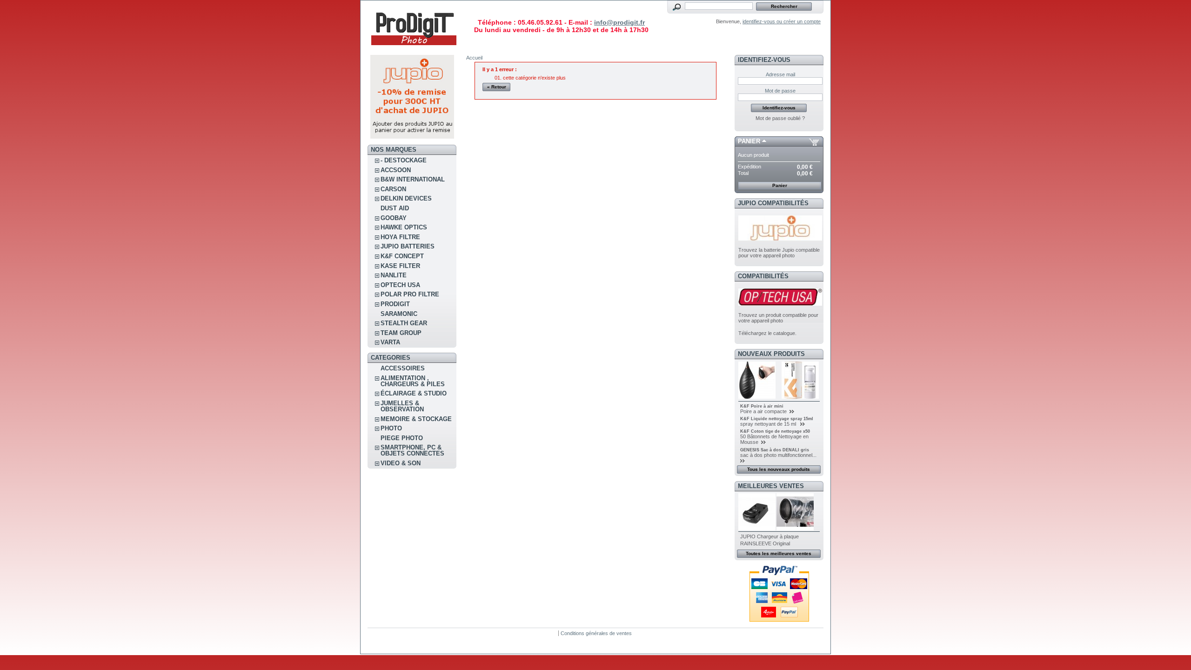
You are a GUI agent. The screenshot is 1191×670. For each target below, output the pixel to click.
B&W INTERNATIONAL (413, 179)
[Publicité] (412, 137)
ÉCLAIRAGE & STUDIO (414, 393)
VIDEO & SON (401, 463)
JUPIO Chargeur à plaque (769, 536)
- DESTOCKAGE (404, 160)
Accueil (474, 57)
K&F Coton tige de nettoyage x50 (775, 431)
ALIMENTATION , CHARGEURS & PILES (413, 381)
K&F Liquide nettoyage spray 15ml (776, 418)
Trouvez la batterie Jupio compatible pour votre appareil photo (779, 252)
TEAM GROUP (401, 332)
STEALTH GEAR (404, 323)
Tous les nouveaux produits (778, 469)
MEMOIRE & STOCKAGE (416, 418)
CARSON (393, 189)
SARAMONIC (399, 313)
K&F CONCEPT (402, 256)
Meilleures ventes (771, 485)
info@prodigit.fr (619, 22)
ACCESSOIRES (403, 368)
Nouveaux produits (771, 353)
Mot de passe (780, 91)
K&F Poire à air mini (761, 406)
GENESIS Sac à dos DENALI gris (774, 450)
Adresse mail (780, 74)
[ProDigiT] (414, 48)
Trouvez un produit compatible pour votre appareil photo (778, 317)
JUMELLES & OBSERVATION (402, 406)
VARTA (390, 342)
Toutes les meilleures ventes (778, 553)
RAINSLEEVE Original (765, 543)
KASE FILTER (400, 265)
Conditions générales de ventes (596, 633)
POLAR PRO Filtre (410, 294)
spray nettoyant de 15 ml (769, 424)
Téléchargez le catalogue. (767, 333)
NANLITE (394, 275)
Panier (749, 141)
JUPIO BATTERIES (408, 246)
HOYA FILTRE (400, 237)
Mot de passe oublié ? (780, 118)
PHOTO (391, 428)
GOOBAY (394, 217)
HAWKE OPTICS (404, 227)
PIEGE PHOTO (402, 438)
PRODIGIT (395, 304)
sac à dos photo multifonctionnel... (778, 455)
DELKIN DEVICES (406, 198)
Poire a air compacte (764, 411)
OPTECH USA (400, 284)
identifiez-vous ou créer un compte (782, 21)
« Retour (496, 86)
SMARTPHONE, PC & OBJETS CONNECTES (412, 450)
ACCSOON (396, 170)
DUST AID (395, 208)
